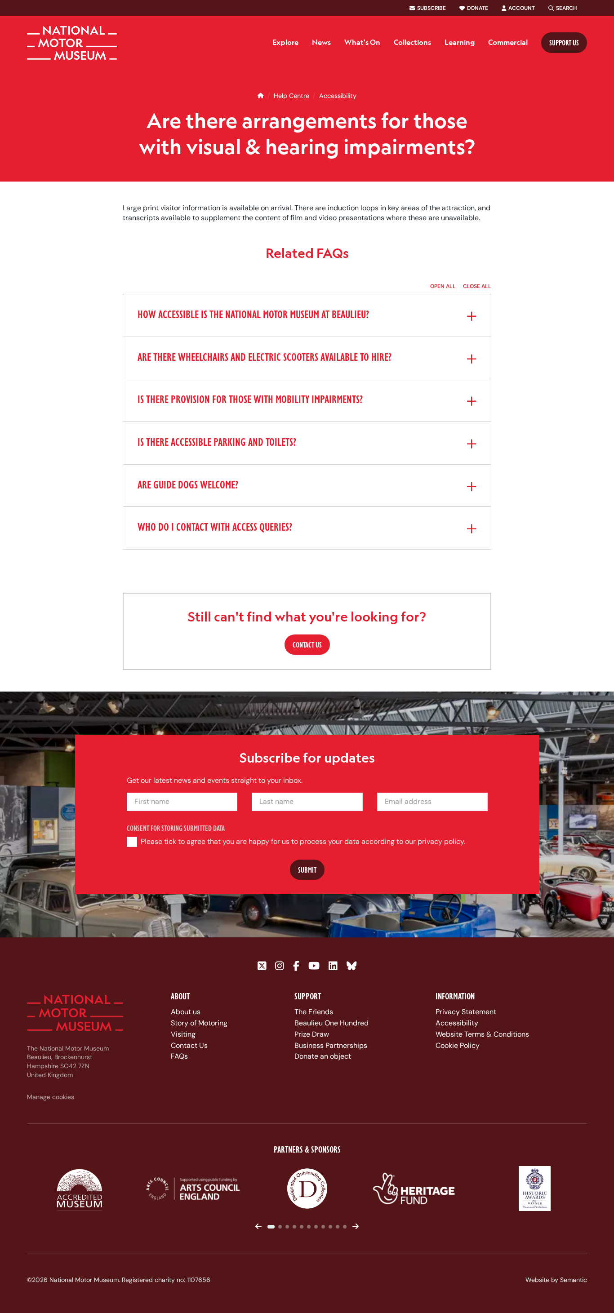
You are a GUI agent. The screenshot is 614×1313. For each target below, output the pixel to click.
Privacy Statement (466, 1011)
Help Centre (291, 96)
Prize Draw (311, 1034)
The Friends (313, 1011)
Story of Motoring (199, 1023)
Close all (477, 286)
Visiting (183, 1034)
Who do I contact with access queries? (215, 528)
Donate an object (322, 1056)
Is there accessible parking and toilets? (217, 442)
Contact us (307, 644)
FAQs (179, 1056)
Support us (564, 42)
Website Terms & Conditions (482, 1034)
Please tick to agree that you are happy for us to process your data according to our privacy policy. (302, 842)
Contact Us (189, 1045)
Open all (443, 286)
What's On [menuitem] (362, 42)
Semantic (573, 1280)
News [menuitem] (321, 42)
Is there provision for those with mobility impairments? (250, 400)
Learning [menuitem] (460, 42)
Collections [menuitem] (412, 42)
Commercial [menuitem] (508, 42)
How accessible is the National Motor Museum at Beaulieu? (253, 315)
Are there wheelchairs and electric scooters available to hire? (265, 357)
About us (185, 1011)
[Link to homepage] (72, 43)
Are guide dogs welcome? (188, 485)
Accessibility (337, 96)
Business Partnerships (330, 1045)
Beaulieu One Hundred (331, 1023)
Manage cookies (50, 1097)
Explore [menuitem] (285, 42)
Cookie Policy (458, 1045)
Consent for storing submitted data (176, 828)
